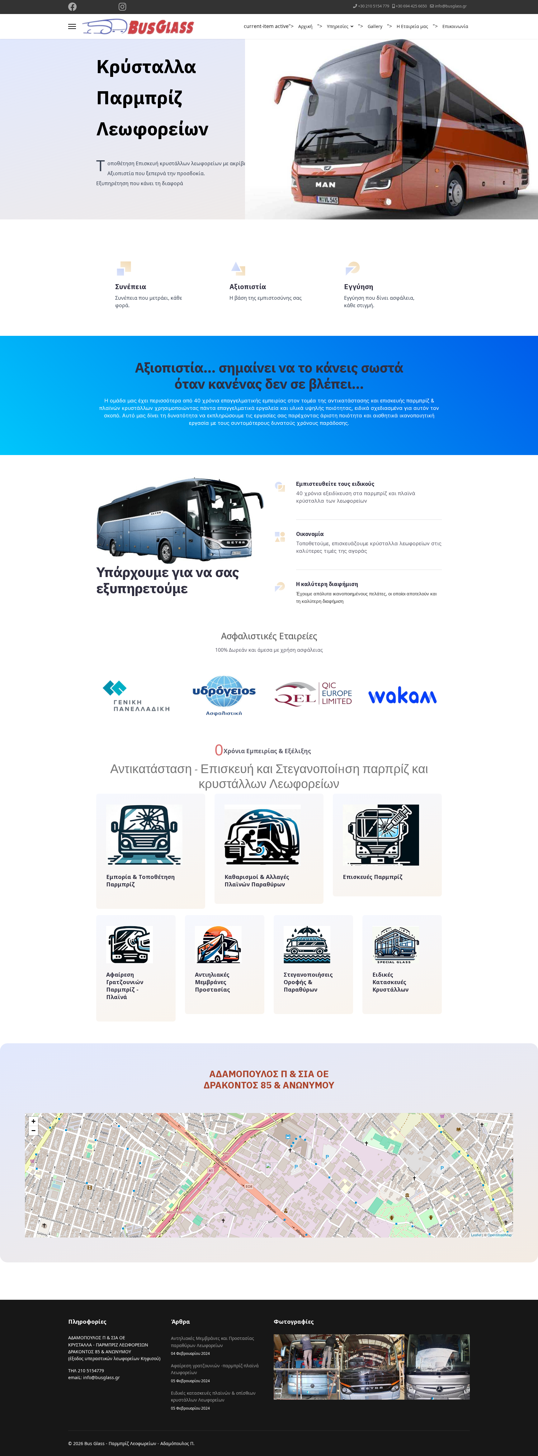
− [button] (33, 1130)
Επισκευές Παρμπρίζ (373, 877)
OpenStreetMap (500, 1234)
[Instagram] (122, 8)
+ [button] (33, 1121)
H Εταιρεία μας (412, 26)
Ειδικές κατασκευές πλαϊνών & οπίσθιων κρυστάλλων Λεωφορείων (213, 1400)
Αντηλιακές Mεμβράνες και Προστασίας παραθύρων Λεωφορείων (212, 1345)
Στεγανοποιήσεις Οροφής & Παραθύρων (308, 982)
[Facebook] (72, 8)
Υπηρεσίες (337, 26)
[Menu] (72, 26)
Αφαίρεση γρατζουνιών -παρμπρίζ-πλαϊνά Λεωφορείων (215, 1373)
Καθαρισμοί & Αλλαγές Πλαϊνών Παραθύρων (256, 880)
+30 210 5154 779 (373, 6)
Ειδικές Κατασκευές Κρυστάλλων (390, 982)
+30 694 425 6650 (411, 6)
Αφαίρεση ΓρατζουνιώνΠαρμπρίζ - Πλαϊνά (124, 986)
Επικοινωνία (455, 26)
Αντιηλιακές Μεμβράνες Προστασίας (212, 982)
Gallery (375, 26)
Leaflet (476, 1234)
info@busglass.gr (451, 6)
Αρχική (305, 26)
